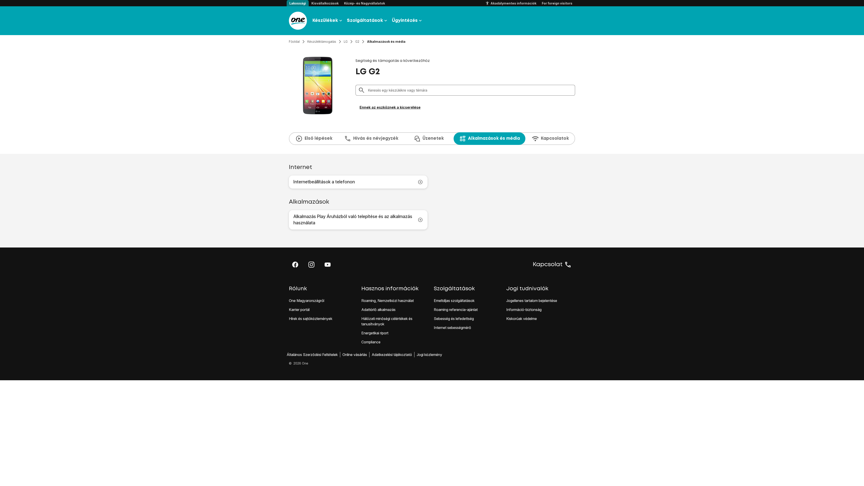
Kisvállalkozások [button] (325, 3)
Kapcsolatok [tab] (555, 138)
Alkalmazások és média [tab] (494, 138)
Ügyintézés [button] (405, 20)
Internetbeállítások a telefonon (324, 181)
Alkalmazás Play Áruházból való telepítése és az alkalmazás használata (352, 219)
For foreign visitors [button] (557, 3)
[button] (295, 264)
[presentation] (432, 138)
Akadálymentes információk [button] (513, 3)
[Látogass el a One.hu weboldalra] (298, 21)
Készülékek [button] (325, 20)
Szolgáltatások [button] (365, 20)
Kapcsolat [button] (547, 264)
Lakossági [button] (297, 3)
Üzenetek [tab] (433, 138)
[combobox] (470, 90)
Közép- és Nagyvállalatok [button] (364, 3)
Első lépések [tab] (318, 138)
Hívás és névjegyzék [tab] (375, 138)
